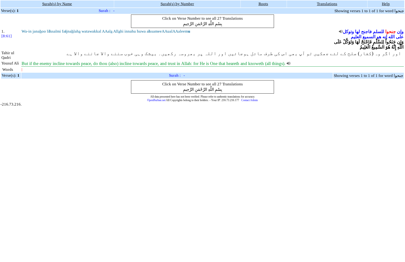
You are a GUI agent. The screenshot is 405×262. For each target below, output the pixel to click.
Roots (263, 4)
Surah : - (107, 10)
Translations (327, 4)
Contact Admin (249, 100)
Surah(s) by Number (177, 4)
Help (386, 4)
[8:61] (6, 36)
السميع (369, 36)
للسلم (378, 31)
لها (357, 31)
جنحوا (390, 31)
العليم (356, 36)
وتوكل (348, 31)
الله (391, 36)
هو (379, 36)
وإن (400, 31)
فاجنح (366, 31)
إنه (384, 36)
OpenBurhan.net (156, 100)
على (400, 36)
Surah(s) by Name (57, 4)
